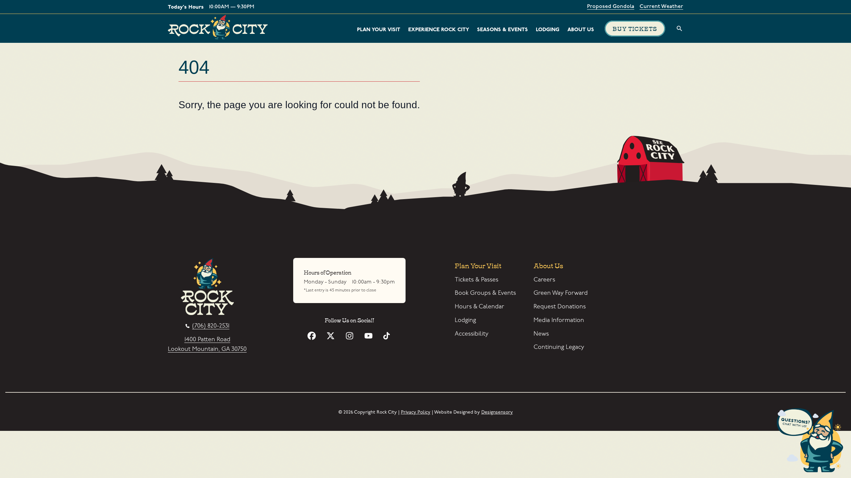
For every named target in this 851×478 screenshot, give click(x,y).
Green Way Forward (561, 292)
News (541, 333)
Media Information (559, 320)
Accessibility (471, 333)
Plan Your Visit (378, 29)
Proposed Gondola (610, 7)
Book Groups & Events (485, 292)
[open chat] (812, 441)
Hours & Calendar (479, 306)
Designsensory (497, 412)
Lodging (547, 29)
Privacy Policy (415, 412)
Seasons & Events (502, 29)
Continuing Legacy (559, 347)
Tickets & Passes (476, 279)
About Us (580, 29)
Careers (544, 279)
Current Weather (661, 7)
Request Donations (560, 306)
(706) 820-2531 (210, 326)
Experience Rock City (438, 29)
